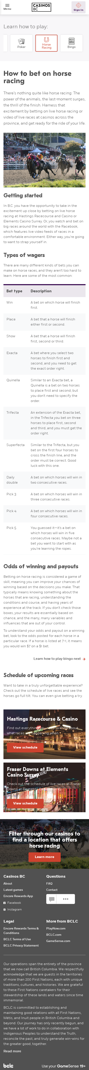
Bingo (71, 47)
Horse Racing (46, 46)
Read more (12, 1051)
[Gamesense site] (44, 1065)
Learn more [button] (44, 857)
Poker (21, 47)
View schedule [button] (25, 747)
